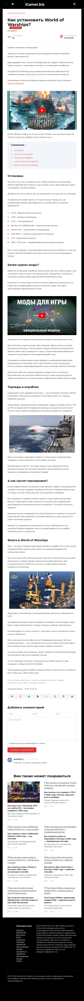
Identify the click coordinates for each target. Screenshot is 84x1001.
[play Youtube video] (42, 110)
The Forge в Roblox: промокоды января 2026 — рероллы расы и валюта (59, 900)
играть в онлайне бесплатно (45, 680)
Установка (19, 150)
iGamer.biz (34, 4)
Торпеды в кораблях (23, 158)
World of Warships (16, 83)
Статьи (19, 961)
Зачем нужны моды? (23, 154)
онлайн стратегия (38, 683)
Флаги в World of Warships (26, 165)
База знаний (20, 13)
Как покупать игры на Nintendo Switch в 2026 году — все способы (23, 836)
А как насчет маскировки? (26, 161)
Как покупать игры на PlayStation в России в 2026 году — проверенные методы (60, 838)
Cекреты (20, 930)
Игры (18, 937)
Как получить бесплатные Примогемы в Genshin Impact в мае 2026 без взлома (23, 900)
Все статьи (20, 935)
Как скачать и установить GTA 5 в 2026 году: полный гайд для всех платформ (59, 794)
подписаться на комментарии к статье (27, 743)
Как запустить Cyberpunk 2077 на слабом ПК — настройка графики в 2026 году (23, 808)
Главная (11, 13)
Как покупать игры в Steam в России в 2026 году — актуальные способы (22, 869)
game (61, 680)
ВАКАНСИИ (21, 933)
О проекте (20, 940)
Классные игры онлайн (18, 683)
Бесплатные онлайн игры (19, 680)
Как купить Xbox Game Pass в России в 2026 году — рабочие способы (59, 869)
